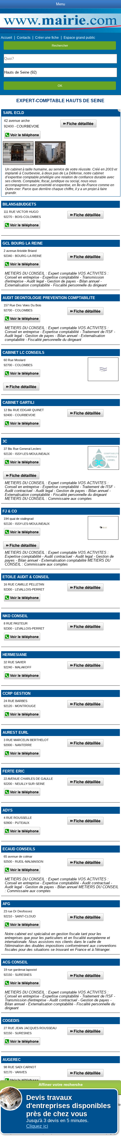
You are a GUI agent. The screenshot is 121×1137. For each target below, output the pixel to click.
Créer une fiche (47, 38)
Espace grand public (79, 38)
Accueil (6, 38)
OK (60, 85)
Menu (60, 4)
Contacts (23, 38)
